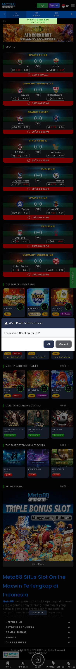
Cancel (63, 344)
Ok (48, 344)
